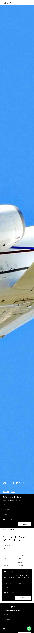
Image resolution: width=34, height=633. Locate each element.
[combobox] (6, 519)
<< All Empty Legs (8, 529)
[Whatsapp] (29, 628)
